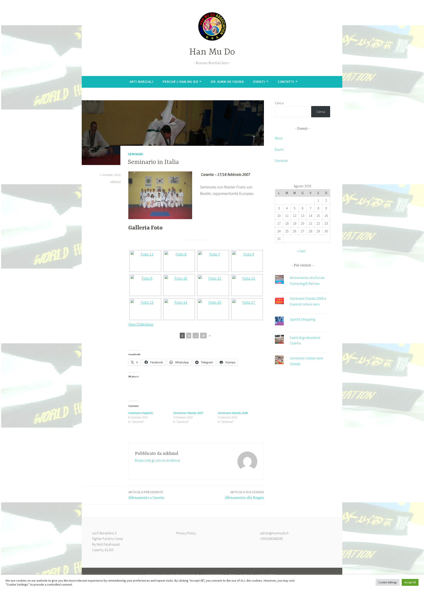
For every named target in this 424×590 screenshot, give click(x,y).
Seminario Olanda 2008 (233, 413)
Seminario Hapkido (140, 413)
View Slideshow (140, 324)
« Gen (301, 251)
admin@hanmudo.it (274, 533)
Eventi (259, 82)
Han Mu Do (212, 52)
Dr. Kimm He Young (227, 82)
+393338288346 (271, 538)
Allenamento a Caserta (146, 495)
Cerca (279, 103)
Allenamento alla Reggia (244, 495)
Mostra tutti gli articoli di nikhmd (157, 460)
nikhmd (115, 182)
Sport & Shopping (302, 319)
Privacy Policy (186, 533)
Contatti (286, 82)
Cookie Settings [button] (387, 582)
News (279, 138)
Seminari (135, 154)
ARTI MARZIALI (141, 82)
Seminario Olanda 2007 (188, 413)
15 (203, 336)
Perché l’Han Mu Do (180, 82)
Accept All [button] (410, 582)
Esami (279, 149)
